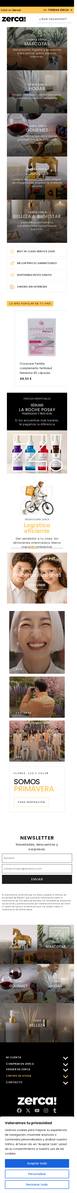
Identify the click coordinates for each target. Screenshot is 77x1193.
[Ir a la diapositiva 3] (32, 548)
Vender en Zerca (18, 1069)
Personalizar (37, 1174)
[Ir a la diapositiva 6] (58, 548)
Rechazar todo (37, 1185)
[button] (11, 348)
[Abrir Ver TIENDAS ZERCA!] (71, 10)
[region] (37, 1155)
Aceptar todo (37, 1163)
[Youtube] (37, 1110)
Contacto (14, 1082)
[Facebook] (19, 1110)
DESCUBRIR (37, 585)
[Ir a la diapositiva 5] (50, 548)
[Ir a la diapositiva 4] (41, 548)
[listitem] (42, 348)
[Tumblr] (54, 1110)
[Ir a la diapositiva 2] (24, 548)
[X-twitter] (28, 1110)
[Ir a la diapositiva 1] (15, 548)
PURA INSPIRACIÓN (31, 802)
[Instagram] (45, 1110)
